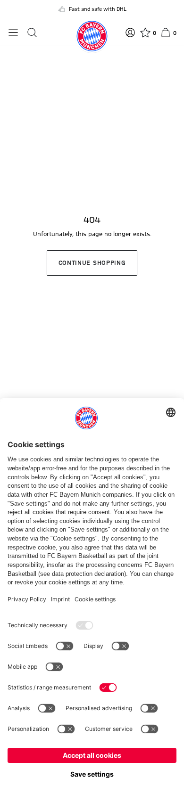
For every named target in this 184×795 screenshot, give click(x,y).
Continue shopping (92, 263)
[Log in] (130, 32)
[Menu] (13, 32)
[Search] (32, 32)
